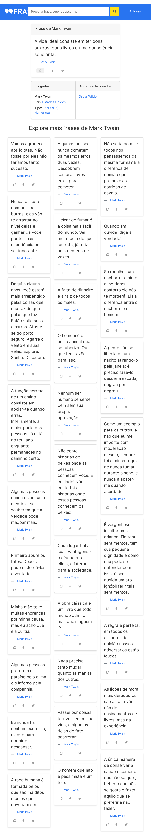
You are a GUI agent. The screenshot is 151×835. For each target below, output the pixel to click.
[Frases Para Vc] (22, 11)
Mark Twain (48, 62)
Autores (135, 11)
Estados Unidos (54, 102)
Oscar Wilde (88, 96)
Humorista (42, 112)
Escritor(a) (51, 108)
